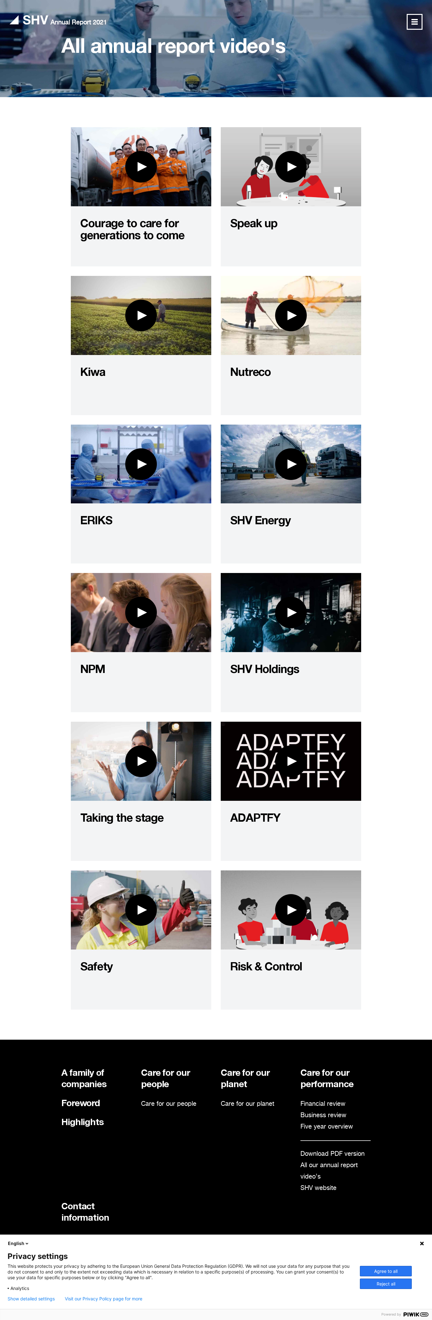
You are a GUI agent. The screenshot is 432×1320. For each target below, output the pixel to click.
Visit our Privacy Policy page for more (103, 1298)
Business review (323, 1115)
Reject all (386, 1283)
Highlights (82, 1123)
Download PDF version (332, 1154)
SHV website (318, 1188)
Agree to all (386, 1271)
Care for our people (168, 1104)
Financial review (322, 1104)
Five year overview (326, 1127)
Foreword (80, 1104)
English (16, 1243)
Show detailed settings (31, 1298)
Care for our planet (247, 1104)
